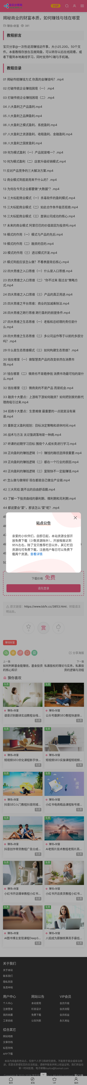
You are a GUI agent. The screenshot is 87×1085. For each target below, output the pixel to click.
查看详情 (36, 554)
